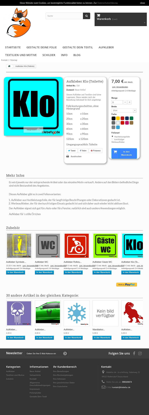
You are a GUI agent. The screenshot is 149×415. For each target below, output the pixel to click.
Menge (114, 98)
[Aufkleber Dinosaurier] (134, 313)
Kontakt (4, 60)
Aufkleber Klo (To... (130, 262)
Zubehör (10, 379)
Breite (114, 106)
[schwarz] (113, 118)
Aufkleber (106, 47)
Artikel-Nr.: (71, 86)
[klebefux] (16, 22)
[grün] (131, 118)
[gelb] (118, 118)
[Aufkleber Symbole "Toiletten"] (19, 246)
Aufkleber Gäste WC (102, 262)
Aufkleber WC (41, 262)
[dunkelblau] (127, 118)
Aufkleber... (11, 329)
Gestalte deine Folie (41, 47)
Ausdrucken (76, 156)
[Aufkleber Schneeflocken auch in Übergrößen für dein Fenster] (77, 313)
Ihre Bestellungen (61, 371)
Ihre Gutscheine (60, 386)
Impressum (35, 389)
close (142, 3)
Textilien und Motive (21, 55)
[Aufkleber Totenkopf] (19, 313)
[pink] (127, 123)
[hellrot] (122, 123)
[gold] (131, 123)
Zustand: (70, 90)
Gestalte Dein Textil (78, 47)
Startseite (13, 47)
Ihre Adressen (59, 379)
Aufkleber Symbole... (16, 262)
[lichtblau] (118, 127)
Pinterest (96, 151)
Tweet (73, 151)
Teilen (83, 151)
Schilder (48, 55)
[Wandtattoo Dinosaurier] (105, 313)
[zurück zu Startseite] (9, 66)
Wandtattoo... (99, 329)
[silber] (113, 127)
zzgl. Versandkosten (120, 87)
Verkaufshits (35, 375)
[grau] (113, 123)
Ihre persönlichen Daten (64, 383)
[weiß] (118, 123)
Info (64, 55)
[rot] (122, 118)
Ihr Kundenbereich (65, 366)
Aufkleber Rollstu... (73, 262)
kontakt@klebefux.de (121, 387)
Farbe (114, 114)
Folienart (115, 133)
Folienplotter (35, 393)
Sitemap (13, 60)
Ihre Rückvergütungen (63, 375)
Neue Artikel (35, 371)
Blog (76, 55)
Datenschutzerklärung (107, 3)
